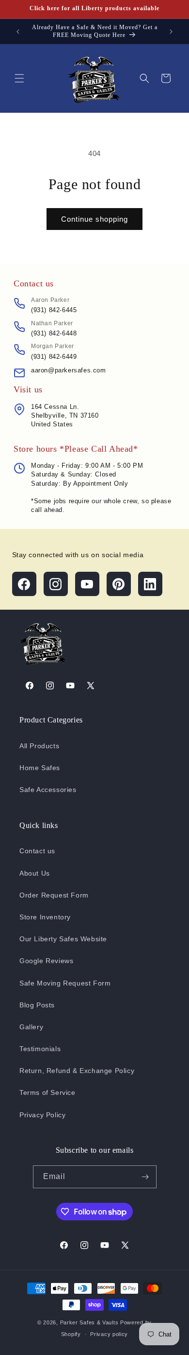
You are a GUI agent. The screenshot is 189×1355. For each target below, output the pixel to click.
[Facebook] (24, 584)
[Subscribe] (145, 1176)
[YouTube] (87, 584)
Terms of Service (47, 1092)
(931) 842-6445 (54, 310)
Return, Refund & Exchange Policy (76, 1070)
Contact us (37, 851)
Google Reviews (46, 961)
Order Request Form (54, 895)
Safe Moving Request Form (64, 983)
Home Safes (39, 768)
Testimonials (40, 1049)
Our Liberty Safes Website (63, 939)
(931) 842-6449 (54, 356)
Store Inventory (45, 917)
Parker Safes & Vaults (89, 1322)
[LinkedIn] (150, 584)
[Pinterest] (119, 584)
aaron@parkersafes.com (68, 370)
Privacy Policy (42, 1115)
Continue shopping (94, 219)
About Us (34, 873)
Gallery (31, 1027)
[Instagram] (56, 584)
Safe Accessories (48, 789)
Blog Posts (37, 1005)
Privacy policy (109, 1334)
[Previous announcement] (18, 31)
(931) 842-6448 (54, 333)
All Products (39, 746)
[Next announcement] (171, 31)
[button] (19, 78)
